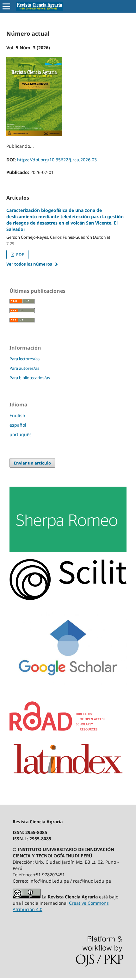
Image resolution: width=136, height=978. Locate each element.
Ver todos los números (29, 264)
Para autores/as (24, 368)
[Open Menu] (6, 6)
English (17, 415)
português (20, 434)
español (17, 425)
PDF (19, 254)
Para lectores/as (24, 359)
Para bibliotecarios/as (29, 378)
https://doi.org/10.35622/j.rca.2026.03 (57, 160)
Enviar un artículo (32, 463)
